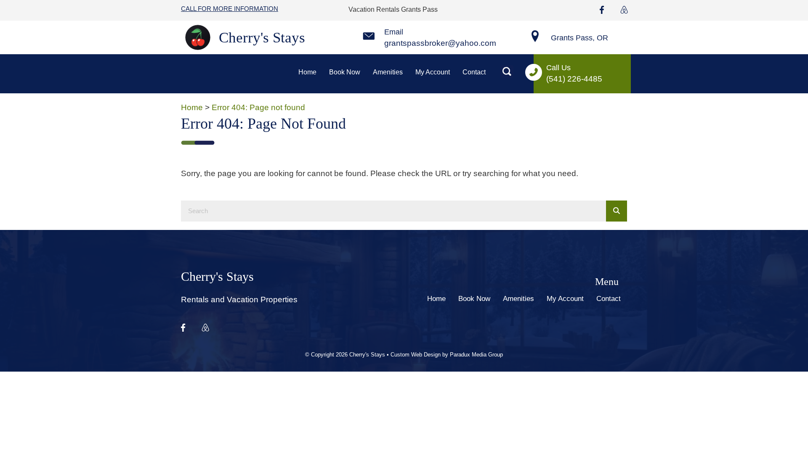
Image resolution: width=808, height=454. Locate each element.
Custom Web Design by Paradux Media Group (447, 354)
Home (192, 107)
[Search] (616, 211)
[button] (506, 71)
